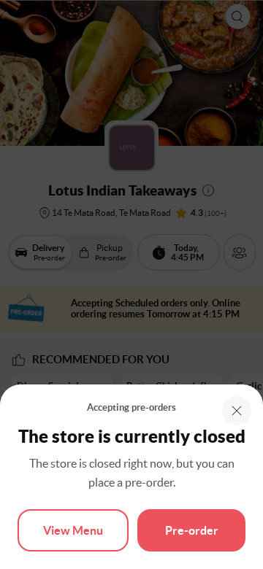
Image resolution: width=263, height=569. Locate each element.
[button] (236, 410)
